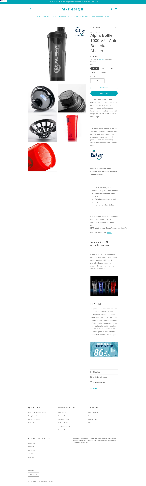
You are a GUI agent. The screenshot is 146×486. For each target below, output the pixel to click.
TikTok (30, 454)
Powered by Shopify (47, 481)
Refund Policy (63, 422)
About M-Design (93, 412)
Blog (89, 422)
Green (103, 72)
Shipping (101, 59)
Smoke (94, 68)
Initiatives (91, 416)
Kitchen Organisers (34, 419)
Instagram (31, 443)
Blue (111, 68)
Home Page (32, 422)
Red (103, 68)
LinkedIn (31, 457)
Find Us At (61, 416)
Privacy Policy (63, 430)
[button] (30, 9)
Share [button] (95, 388)
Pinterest (31, 446)
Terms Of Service (64, 426)
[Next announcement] (117, 2)
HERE (109, 232)
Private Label (92, 419)
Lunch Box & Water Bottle (37, 412)
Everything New (33, 416)
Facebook (31, 450)
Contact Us (62, 412)
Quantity (93, 77)
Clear (94, 72)
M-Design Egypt (37, 481)
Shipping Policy (63, 419)
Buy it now (104, 93)
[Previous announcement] (29, 2)
